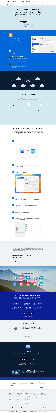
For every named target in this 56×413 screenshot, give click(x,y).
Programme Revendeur (11, 398)
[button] (22, 247)
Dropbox (28, 280)
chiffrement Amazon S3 (31, 316)
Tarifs (29, 4)
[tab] (28, 247)
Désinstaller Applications (35, 395)
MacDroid (18, 399)
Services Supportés (34, 4)
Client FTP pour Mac (27, 399)
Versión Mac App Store (30, 361)
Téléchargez (17, 140)
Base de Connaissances (35, 394)
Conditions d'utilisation (43, 395)
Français (45, 407)
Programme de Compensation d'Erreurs (35, 397)
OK (45, 411)
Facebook (14, 407)
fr (47, 1)
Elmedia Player (18, 394)
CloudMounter (11, 4)
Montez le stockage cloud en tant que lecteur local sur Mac (28, 117)
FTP (13, 280)
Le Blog (37, 1)
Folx (17, 395)
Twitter (10, 407)
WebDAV (21, 280)
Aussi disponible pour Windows (28, 24)
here (17, 412)
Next (46, 328)
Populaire (39, 4)
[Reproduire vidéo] (28, 80)
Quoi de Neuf (25, 361)
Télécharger (46, 4)
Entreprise (32, 1)
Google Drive (34, 280)
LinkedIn (23, 407)
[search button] (46, 1)
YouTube (19, 407)
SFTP (15, 280)
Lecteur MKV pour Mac (27, 396)
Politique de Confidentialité (44, 394)
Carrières (10, 399)
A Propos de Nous (11, 394)
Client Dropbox (26, 403)
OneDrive (41, 280)
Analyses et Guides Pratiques (25, 1)
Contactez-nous (10, 395)
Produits (18, 1)
